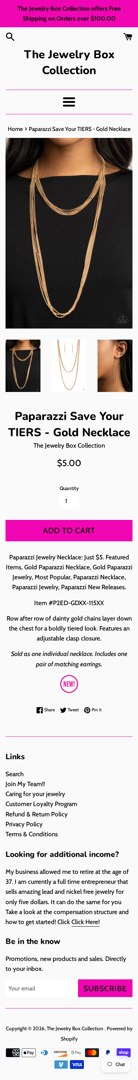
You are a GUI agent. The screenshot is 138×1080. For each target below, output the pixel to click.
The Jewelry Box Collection (69, 62)
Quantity (69, 488)
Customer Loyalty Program (41, 804)
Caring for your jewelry (35, 794)
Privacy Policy (24, 824)
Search (15, 774)
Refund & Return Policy (37, 814)
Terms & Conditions (32, 834)
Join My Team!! (25, 784)
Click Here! (85, 922)
